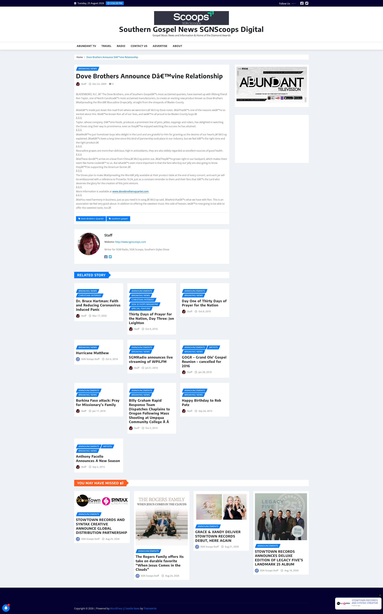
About (177, 45)
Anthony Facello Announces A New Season (98, 458)
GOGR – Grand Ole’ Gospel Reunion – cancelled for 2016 (204, 361)
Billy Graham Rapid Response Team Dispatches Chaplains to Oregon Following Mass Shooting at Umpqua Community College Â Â (149, 411)
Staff (83, 83)
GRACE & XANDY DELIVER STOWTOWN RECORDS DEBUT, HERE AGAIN (218, 536)
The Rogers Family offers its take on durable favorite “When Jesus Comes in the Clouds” (160, 562)
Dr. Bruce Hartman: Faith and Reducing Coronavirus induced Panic (98, 305)
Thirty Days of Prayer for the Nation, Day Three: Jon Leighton (151, 318)
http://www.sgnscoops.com (130, 242)
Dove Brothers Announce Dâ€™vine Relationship (112, 57)
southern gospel (119, 218)
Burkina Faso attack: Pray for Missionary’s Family (98, 402)
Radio (121, 45)
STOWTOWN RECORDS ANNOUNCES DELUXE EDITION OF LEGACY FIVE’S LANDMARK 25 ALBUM (279, 557)
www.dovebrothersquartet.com (130, 191)
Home (79, 57)
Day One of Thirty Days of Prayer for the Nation (204, 303)
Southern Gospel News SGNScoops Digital (191, 29)
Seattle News (132, 608)
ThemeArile (150, 608)
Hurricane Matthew (92, 353)
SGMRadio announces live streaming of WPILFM (151, 359)
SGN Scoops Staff (90, 358)
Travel (106, 45)
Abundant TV (86, 45)
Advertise (160, 45)
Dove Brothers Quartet (92, 218)
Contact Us (139, 45)
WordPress (116, 608)
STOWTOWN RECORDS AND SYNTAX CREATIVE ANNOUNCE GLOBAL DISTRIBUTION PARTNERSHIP (101, 526)
